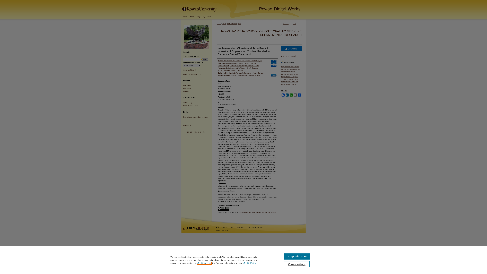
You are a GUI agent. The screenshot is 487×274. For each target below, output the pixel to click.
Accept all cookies (297, 256)
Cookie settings (204, 263)
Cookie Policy (249, 263)
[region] (243, 260)
